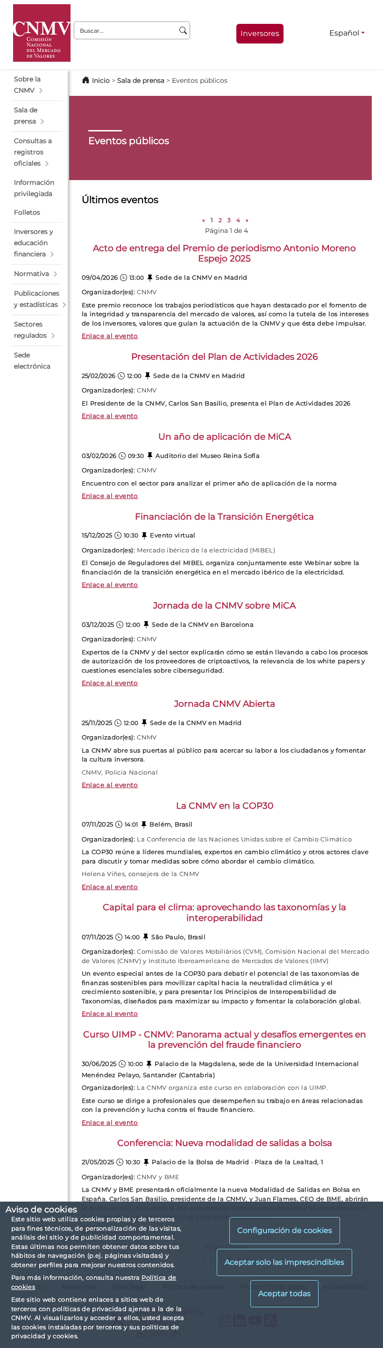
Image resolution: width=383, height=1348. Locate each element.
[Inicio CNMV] (42, 33)
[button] (36, 85)
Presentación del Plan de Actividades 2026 (224, 356)
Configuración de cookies (284, 1230)
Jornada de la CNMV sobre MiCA (224, 605)
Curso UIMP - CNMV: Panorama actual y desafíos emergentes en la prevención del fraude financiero (224, 1040)
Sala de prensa (141, 80)
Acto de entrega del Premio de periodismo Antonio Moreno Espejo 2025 (224, 253)
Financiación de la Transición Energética (224, 516)
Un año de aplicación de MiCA (224, 436)
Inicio (101, 80)
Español (344, 33)
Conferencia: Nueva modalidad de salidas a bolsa (224, 1143)
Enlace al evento (110, 336)
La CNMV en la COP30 (224, 805)
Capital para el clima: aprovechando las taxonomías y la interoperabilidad (224, 912)
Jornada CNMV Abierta (224, 703)
